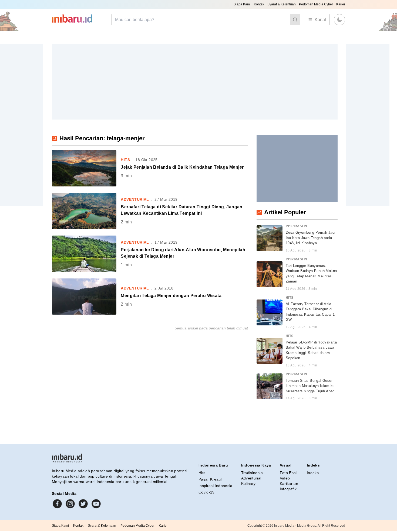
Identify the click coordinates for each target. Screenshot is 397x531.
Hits (201, 473)
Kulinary (248, 483)
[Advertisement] (195, 82)
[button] (339, 19)
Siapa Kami (242, 4)
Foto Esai (288, 473)
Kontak (259, 4)
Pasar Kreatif (210, 479)
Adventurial (251, 478)
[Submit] (295, 19)
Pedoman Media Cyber (316, 4)
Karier (340, 4)
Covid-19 (206, 492)
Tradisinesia (252, 473)
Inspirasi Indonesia (215, 486)
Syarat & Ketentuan (281, 4)
